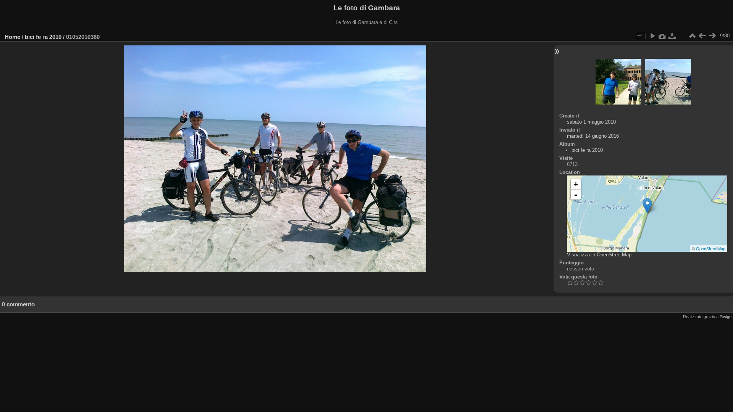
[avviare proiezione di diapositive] (652, 36)
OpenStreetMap (710, 248)
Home (12, 37)
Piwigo (725, 316)
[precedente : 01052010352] (702, 36)
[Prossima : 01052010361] (712, 36)
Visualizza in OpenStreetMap (599, 255)
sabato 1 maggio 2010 (591, 122)
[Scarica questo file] (672, 36)
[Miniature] (692, 36)
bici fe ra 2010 (43, 37)
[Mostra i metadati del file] (662, 36)
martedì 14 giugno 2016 (593, 136)
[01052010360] (647, 206)
